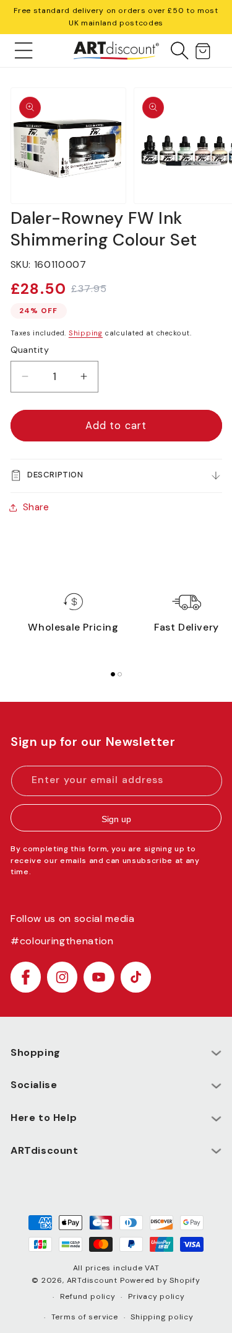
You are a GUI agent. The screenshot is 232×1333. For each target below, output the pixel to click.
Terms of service (84, 1317)
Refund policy (88, 1296)
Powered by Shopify (160, 1280)
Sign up (116, 819)
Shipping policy (162, 1317)
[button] (23, 50)
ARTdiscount (93, 1280)
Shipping (86, 333)
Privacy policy (156, 1296)
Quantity (30, 349)
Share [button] (36, 507)
